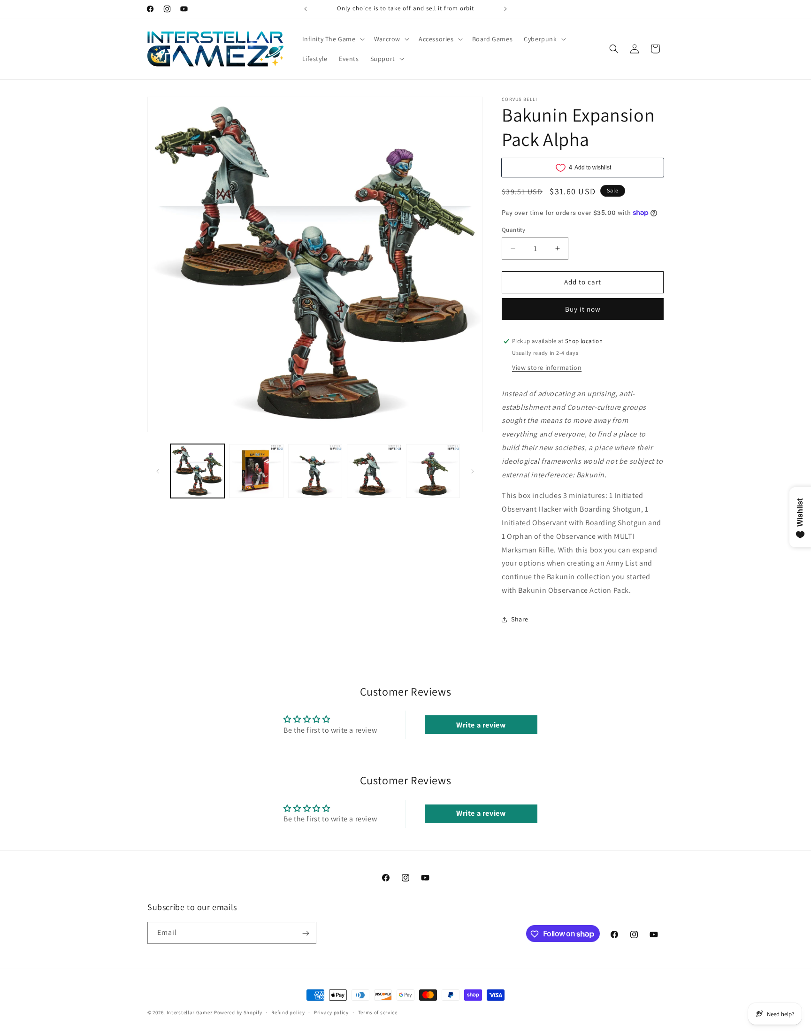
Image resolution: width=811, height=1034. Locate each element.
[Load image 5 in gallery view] (433, 471)
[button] (332, 39)
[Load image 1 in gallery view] (197, 471)
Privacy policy (331, 1012)
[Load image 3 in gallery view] (315, 471)
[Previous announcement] (305, 9)
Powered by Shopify (238, 1012)
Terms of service (378, 1012)
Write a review (480, 724)
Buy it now (583, 309)
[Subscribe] (305, 933)
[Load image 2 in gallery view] (256, 471)
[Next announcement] (505, 9)
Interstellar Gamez (190, 1012)
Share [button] (519, 619)
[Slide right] (472, 471)
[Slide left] (157, 471)
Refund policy (288, 1012)
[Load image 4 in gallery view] (374, 471)
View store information (546, 367)
